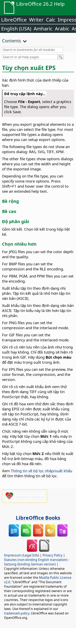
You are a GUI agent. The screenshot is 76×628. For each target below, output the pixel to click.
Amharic (43, 28)
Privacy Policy (52, 555)
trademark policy (16, 613)
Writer (36, 19)
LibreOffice (14, 19)
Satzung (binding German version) (30, 564)
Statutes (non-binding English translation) (35, 559)
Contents (11, 41)
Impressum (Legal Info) (21, 555)
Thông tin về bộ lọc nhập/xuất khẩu (41, 470)
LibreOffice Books (38, 517)
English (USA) (16, 28)
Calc (50, 19)
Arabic (62, 28)
